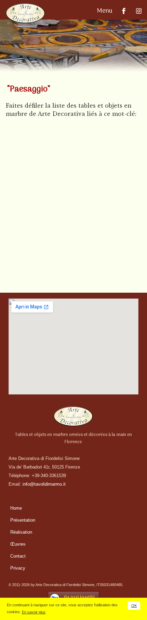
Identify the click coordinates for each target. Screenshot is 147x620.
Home (16, 508)
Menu (105, 11)
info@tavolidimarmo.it (44, 484)
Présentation (22, 520)
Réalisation (21, 532)
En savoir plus (33, 612)
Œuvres (18, 544)
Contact (18, 556)
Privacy (17, 568)
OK (134, 606)
